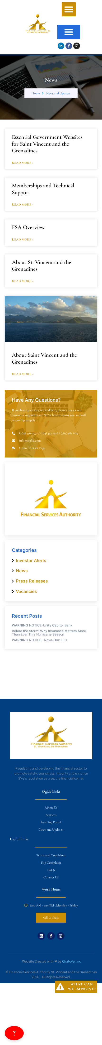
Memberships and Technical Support (43, 189)
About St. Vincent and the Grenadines (41, 266)
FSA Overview (28, 227)
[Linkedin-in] (61, 46)
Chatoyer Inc (71, 961)
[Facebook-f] (68, 46)
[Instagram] (76, 46)
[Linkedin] (41, 936)
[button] (69, 9)
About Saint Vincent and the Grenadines (44, 358)
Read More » (22, 162)
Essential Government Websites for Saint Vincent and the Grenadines (47, 144)
